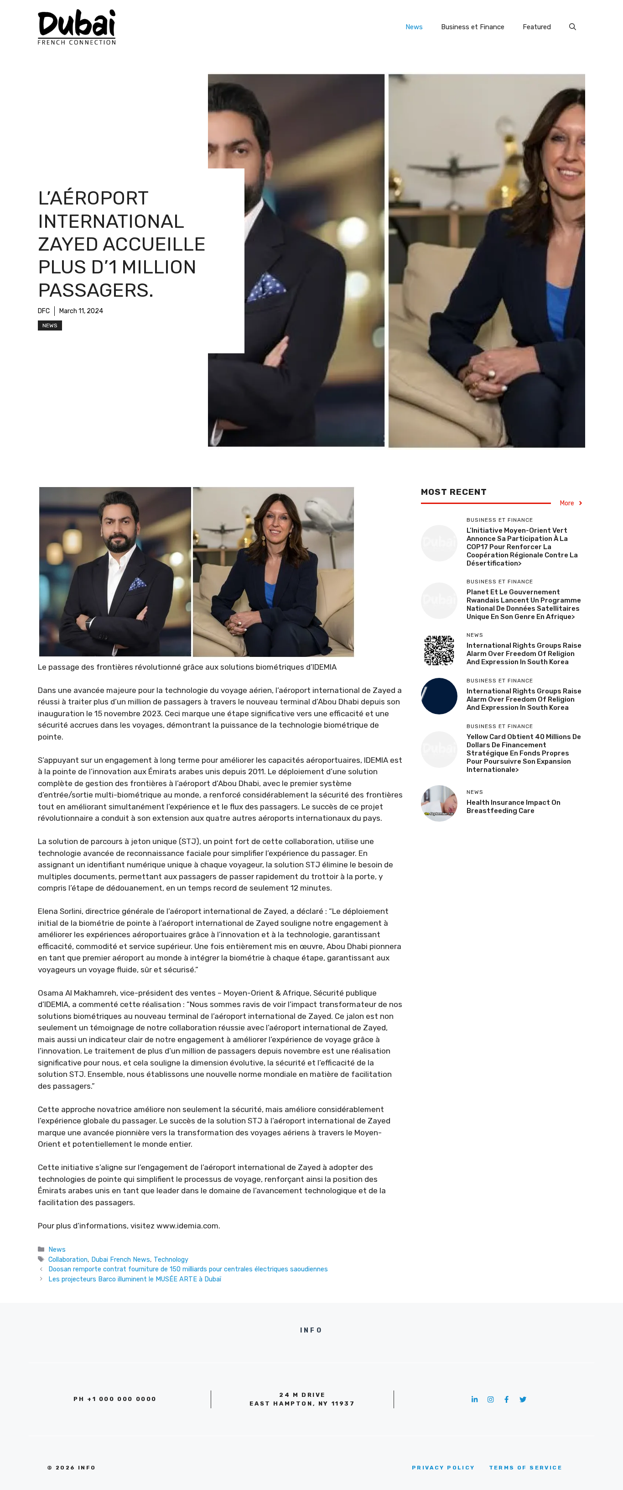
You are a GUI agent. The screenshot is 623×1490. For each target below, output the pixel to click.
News (414, 27)
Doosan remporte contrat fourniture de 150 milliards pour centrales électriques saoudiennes (188, 1269)
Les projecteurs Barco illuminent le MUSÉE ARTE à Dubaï (134, 1279)
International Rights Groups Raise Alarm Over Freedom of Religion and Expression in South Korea (524, 653)
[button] (572, 27)
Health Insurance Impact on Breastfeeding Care (514, 806)
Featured (537, 27)
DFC (44, 311)
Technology (171, 1259)
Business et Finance (472, 27)
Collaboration (68, 1259)
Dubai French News (120, 1259)
